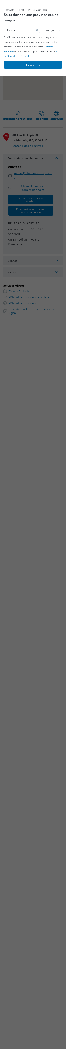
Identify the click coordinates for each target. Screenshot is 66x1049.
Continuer (33, 65)
